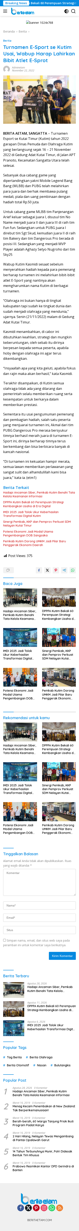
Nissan (41, 1065)
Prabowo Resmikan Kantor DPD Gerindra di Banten (43, 1168)
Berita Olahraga (41, 1057)
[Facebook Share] (39, 570)
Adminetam (18, 67)
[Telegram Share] (64, 570)
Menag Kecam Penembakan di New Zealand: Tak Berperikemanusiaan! (44, 1108)
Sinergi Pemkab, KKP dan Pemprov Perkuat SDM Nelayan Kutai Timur (37, 523)
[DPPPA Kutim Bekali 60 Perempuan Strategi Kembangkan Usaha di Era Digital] (59, 597)
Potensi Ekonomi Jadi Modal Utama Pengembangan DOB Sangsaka (28, 533)
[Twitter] (28, 1208)
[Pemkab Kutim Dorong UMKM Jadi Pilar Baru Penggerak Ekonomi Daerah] (59, 677)
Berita (7, 40)
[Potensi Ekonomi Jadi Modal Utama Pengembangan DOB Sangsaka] (20, 677)
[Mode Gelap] (66, 11)
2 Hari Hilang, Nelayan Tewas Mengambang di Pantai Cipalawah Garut (43, 1138)
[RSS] (59, 1208)
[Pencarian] (73, 11)
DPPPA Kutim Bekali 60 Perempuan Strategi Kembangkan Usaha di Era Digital (33, 504)
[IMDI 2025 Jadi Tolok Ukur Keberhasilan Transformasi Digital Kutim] (20, 637)
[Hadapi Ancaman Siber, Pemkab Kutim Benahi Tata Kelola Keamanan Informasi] (20, 597)
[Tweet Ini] (47, 570)
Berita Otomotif (18, 1065)
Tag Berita (14, 1057)
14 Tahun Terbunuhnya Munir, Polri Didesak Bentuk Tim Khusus (42, 1153)
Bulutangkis (62, 1065)
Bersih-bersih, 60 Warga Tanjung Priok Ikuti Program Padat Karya (43, 1123)
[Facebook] (20, 1208)
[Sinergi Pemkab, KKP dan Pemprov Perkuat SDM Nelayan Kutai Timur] (59, 637)
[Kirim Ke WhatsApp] (73, 570)
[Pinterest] (36, 1208)
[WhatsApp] (51, 1208)
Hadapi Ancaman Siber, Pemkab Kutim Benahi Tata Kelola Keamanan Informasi (39, 494)
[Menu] (6, 11)
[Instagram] (44, 1208)
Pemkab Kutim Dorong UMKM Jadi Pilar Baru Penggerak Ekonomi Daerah (34, 543)
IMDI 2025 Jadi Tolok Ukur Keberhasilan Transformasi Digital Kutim (31, 514)
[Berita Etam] (22, 11)
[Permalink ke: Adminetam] (6, 69)
